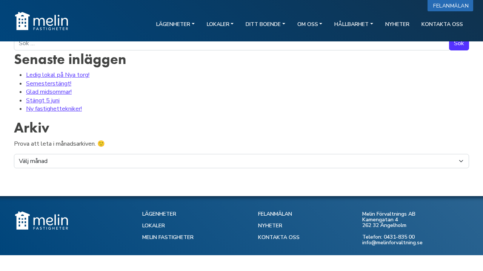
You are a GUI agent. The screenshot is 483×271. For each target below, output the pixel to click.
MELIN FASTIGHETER (168, 237)
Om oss (307, 24)
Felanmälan (452, 5)
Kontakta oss (442, 24)
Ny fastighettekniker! (54, 109)
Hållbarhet (351, 24)
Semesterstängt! (48, 83)
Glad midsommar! (49, 92)
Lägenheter (173, 24)
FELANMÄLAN (275, 214)
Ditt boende (263, 24)
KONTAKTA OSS (279, 237)
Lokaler (218, 24)
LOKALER (153, 225)
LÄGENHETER (159, 214)
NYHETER (270, 225)
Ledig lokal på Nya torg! (57, 75)
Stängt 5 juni (43, 100)
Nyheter (397, 24)
